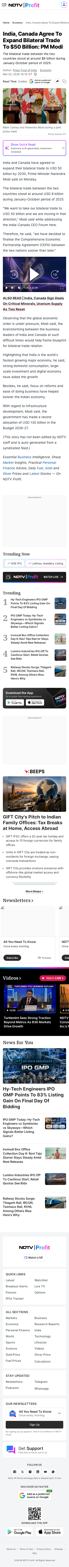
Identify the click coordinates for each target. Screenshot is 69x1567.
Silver (7, 474)
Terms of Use (26, 1549)
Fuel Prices (13, 1361)
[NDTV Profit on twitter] (22, 1472)
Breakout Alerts (17, 1286)
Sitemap (58, 1549)
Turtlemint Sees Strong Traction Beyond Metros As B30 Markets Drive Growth (27, 1022)
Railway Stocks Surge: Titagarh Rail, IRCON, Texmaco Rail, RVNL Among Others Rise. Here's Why (19, 1207)
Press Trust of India (25, 70)
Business (24, 457)
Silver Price (42, 1354)
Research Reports (46, 1324)
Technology (42, 1336)
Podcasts (12, 1388)
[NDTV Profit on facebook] (15, 1472)
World (10, 1336)
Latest (34, 474)
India (37, 1330)
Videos (39, 1348)
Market (8, 462)
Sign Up (34, 1424)
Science (11, 1348)
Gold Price (13, 1354)
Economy (46, 70)
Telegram (41, 1381)
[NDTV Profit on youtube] (45, 1472)
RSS (35, 1553)
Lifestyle (40, 1342)
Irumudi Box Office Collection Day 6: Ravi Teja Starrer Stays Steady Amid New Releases (22, 1155)
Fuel (40, 468)
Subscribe (12, 957)
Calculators (42, 1361)
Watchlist (41, 1280)
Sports (10, 1342)
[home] (24, 4)
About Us (11, 1549)
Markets (11, 1318)
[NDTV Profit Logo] (34, 1246)
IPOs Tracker (15, 1298)
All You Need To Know (19, 942)
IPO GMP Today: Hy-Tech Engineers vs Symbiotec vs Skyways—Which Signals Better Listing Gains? (21, 1128)
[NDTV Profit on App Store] (49, 1531)
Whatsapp (41, 1388)
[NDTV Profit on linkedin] (37, 1472)
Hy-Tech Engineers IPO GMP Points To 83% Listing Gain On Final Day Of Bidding (33, 1098)
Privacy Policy (44, 1549)
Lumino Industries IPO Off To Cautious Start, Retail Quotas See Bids (21, 1179)
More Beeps (34, 891)
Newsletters (14, 1381)
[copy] (64, 81)
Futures (11, 1292)
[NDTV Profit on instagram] (30, 1472)
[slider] (34, 283)
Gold (48, 468)
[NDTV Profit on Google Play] (19, 1531)
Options (39, 1292)
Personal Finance (18, 1330)
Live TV (39, 1286)
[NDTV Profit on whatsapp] (53, 1472)
